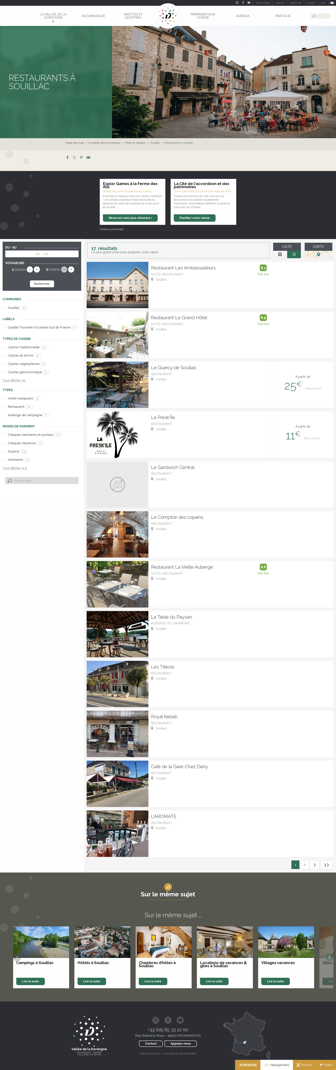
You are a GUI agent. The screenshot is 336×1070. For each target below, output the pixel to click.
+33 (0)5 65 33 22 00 (168, 1029)
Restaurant (19, 406)
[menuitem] (53, 15)
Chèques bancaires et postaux (34, 435)
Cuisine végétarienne (26, 364)
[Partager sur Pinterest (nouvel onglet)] (81, 158)
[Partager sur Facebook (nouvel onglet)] (67, 158)
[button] (332, 3)
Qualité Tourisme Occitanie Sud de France (41, 327)
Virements (18, 459)
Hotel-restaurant (23, 398)
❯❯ (326, 865)
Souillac (17, 308)
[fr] (332, 3)
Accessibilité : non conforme (179, 1054)
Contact (151, 1043)
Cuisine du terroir (23, 355)
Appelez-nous (181, 1043)
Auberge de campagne (27, 415)
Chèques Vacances (24, 443)
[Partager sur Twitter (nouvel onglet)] (74, 158)
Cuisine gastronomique (27, 372)
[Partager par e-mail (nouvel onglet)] (88, 158)
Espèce (17, 451)
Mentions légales (150, 1054)
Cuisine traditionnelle (27, 347)
